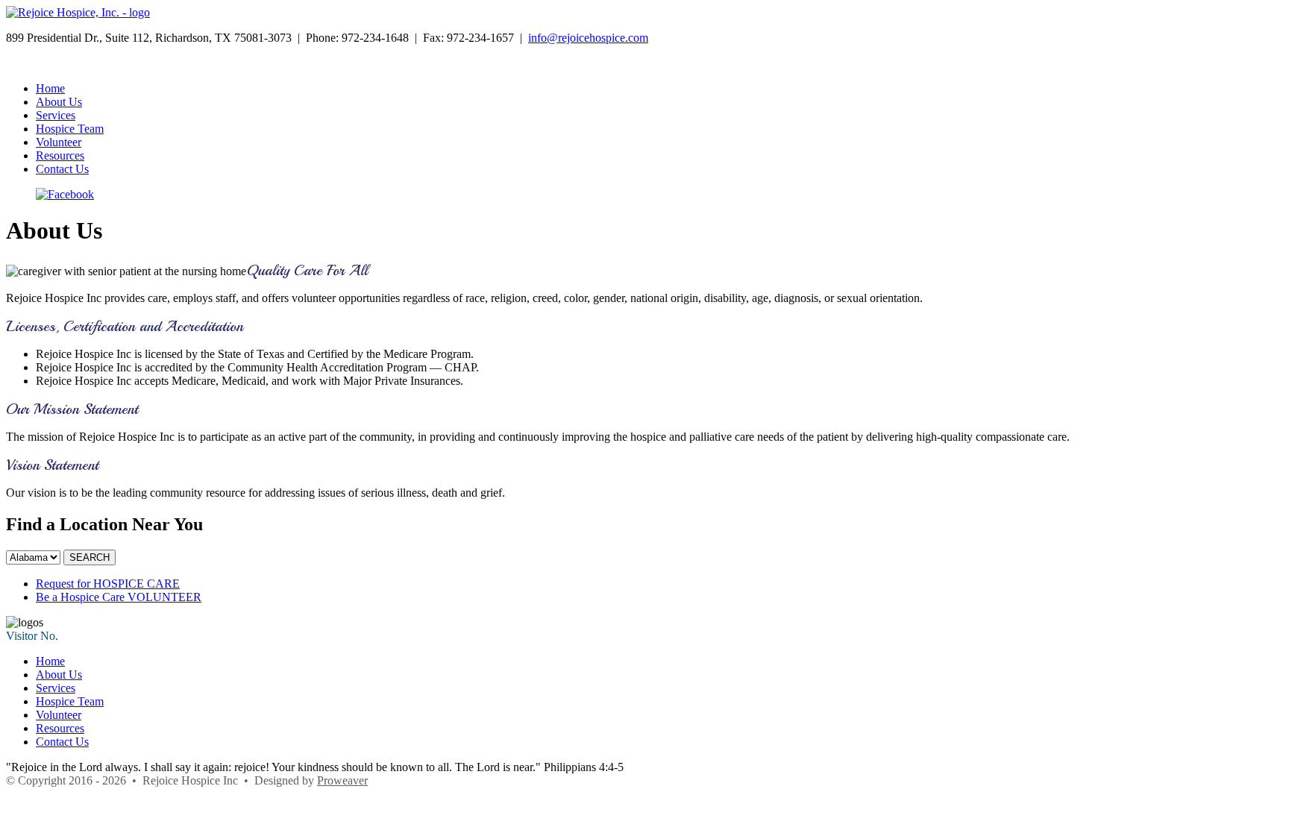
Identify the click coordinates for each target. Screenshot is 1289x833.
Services (55, 115)
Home (50, 88)
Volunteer (58, 142)
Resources (60, 155)
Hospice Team (70, 128)
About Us (59, 101)
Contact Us (62, 169)
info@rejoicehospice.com (588, 37)
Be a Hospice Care (118, 597)
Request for (108, 583)
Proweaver (342, 780)
